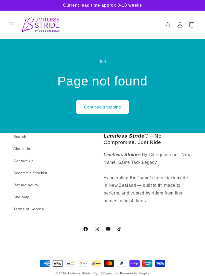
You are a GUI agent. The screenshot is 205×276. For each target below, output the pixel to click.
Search (19, 136)
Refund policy (25, 185)
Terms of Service (28, 209)
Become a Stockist (30, 173)
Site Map (21, 197)
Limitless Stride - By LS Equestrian (93, 273)
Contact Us (23, 161)
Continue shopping (102, 107)
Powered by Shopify (134, 273)
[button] (11, 25)
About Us (21, 148)
